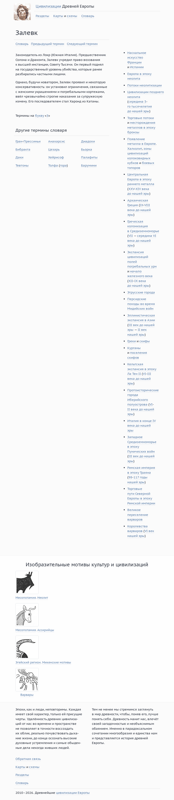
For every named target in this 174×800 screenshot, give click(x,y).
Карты (58, 16)
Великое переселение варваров (137, 514)
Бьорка (86, 149)
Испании (137, 67)
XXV (131, 189)
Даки (19, 157)
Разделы (42, 16)
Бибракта (22, 149)
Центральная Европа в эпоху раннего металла (140, 179)
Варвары (27, 695)
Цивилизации (48, 6)
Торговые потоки (140, 118)
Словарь (87, 16)
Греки (131, 341)
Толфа (53, 165)
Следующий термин (82, 44)
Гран (18, 141)
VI (144, 374)
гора (63, 165)
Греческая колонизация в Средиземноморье (143, 226)
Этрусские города (141, 292)
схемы (72, 16)
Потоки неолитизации (144, 85)
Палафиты (89, 157)
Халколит (134, 149)
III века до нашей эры (139, 378)
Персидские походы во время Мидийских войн (141, 304)
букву (39, 116)
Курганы (134, 348)
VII (130, 236)
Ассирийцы (45, 630)
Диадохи (88, 141)
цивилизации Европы (73, 793)
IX (141, 205)
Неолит (42, 598)
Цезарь (54, 149)
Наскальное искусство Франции (136, 57)
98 (130, 477)
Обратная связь (28, 759)
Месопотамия (25, 598)
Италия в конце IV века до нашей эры (141, 425)
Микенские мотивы (56, 662)
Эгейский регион (28, 662)
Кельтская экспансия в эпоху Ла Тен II (141, 369)
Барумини (89, 165)
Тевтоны (22, 165)
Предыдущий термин (47, 44)
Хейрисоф (56, 157)
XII (130, 281)
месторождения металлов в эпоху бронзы (141, 127)
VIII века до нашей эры (139, 210)
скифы (144, 341)
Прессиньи (32, 141)
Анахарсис (56, 141)
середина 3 (137, 101)
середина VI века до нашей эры (141, 240)
